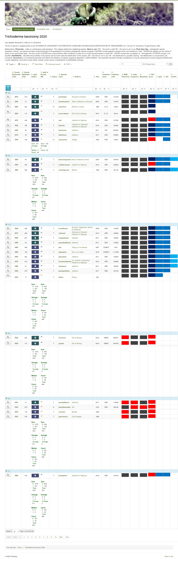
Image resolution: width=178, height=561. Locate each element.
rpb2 (160, 76)
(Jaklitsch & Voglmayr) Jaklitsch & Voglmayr (80, 125)
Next (61, 537)
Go (8, 89)
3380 (16, 170)
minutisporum (64, 170)
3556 (16, 107)
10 (55, 537)
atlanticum (62, 135)
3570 (16, 97)
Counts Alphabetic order (26, 74)
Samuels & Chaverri (79, 97)
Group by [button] (24, 64)
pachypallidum (64, 271)
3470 (16, 120)
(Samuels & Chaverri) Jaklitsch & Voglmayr (79, 233)
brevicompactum (65, 159)
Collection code (115, 75)
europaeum (63, 475)
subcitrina (62, 107)
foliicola (62, 125)
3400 (16, 475)
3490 (16, 242)
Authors (78, 76)
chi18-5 (173, 76)
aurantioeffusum (65, 242)
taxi (60, 247)
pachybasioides (64, 407)
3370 (16, 261)
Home (8, 29)
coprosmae (63, 139)
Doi (73, 407)
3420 (16, 130)
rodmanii (62, 233)
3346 (16, 139)
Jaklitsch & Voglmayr (79, 120)
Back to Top (169, 556)
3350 (16, 271)
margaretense (64, 238)
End (67, 537)
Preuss (74, 277)
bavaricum (62, 130)
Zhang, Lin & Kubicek (79, 247)
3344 (16, 277)
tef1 (167, 76)
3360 (16, 266)
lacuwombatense (65, 261)
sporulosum (63, 416)
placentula (62, 257)
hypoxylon (62, 252)
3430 (16, 125)
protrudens (63, 97)
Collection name (106, 75)
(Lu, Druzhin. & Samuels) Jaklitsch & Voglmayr (81, 261)
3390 (16, 165)
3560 (16, 101)
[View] (8, 96)
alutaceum (62, 266)
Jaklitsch (75, 130)
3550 (16, 159)
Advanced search (54, 64)
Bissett (74, 170)
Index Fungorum (135, 75)
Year (97, 76)
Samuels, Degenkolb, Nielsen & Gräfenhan (82, 228)
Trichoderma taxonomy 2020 (23, 29)
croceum (62, 412)
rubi (60, 120)
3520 (16, 343)
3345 (16, 407)
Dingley (74, 139)
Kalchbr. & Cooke (78, 107)
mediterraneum (64, 165)
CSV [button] (68, 64)
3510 (16, 233)
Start (9, 537)
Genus (54, 76)
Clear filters (38, 64)
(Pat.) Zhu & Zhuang (79, 113)
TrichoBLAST (57, 29)
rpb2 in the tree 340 (44, 74)
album (61, 277)
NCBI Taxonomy (125, 75)
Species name (63, 75)
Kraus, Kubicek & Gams (80, 159)
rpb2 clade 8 (34, 75)
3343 (16, 412)
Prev (15, 537)
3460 (16, 252)
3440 (16, 257)
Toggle (11, 64)
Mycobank (143, 76)
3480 (16, 247)
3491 (16, 402)
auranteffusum (64, 402)
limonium (62, 338)
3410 (16, 135)
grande (61, 343)
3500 (16, 238)
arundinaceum (64, 101)
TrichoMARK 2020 (43, 29)
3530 (16, 338)
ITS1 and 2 (151, 75)
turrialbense (63, 228)
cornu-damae (63, 113)
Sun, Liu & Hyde (77, 252)
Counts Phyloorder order (16, 74)
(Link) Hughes (77, 416)
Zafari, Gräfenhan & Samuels (82, 101)
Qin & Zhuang (77, 338)
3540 (16, 228)
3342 (16, 416)
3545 (16, 113)
